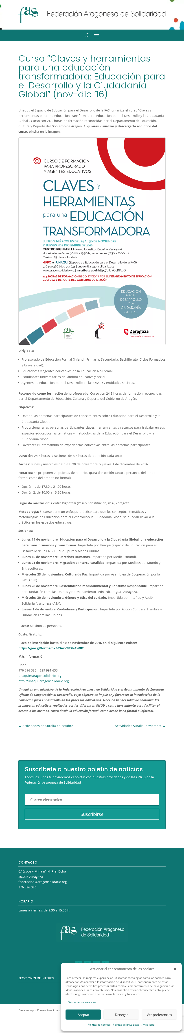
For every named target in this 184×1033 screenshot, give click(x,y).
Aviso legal (148, 1025)
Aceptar (83, 1014)
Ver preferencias (159, 1014)
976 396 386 (27, 887)
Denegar (121, 1014)
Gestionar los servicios (82, 1002)
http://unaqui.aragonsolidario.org (43, 681)
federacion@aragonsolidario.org (42, 882)
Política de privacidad (126, 1025)
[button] (175, 969)
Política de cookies (99, 1025)
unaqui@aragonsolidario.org (39, 676)
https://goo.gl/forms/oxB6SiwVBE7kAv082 (51, 648)
